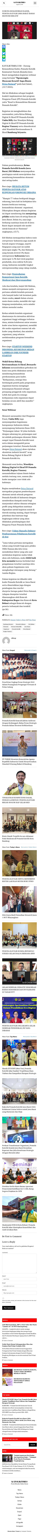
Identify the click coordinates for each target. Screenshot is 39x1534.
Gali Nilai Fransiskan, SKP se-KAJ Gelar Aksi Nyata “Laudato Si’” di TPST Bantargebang (19, 1325)
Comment (5, 1252)
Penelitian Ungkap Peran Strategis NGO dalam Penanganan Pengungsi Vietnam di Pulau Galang (19, 684)
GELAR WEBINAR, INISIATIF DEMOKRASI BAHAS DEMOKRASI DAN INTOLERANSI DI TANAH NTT (19, 989)
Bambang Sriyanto (8, 624)
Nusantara (19, 1508)
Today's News (21, 620)
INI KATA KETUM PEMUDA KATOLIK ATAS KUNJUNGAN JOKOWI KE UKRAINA (19, 189)
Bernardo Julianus (21, 624)
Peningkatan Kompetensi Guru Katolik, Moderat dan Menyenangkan (16, 277)
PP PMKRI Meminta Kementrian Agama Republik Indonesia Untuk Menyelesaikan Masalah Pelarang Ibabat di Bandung (19, 761)
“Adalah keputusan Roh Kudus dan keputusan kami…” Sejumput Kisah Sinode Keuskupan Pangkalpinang (25, 1458)
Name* (4, 1276)
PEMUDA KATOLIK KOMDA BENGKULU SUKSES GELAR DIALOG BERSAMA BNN (18, 952)
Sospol (13, 620)
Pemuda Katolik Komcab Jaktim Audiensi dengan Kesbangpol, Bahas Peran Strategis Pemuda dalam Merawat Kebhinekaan (19, 723)
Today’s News (19, 1497)
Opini (19, 1515)
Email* (4, 1283)
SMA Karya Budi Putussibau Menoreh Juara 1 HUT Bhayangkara (19, 916)
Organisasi (6, 629)
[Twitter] (19, 53)
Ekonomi (5, 626)
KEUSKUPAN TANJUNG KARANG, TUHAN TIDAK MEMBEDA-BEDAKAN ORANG (25, 1371)
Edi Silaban (31, 624)
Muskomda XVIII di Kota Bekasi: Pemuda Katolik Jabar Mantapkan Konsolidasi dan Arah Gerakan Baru (19, 1227)
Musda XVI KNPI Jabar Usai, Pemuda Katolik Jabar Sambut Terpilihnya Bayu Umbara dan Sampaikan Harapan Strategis (19, 1070)
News (19, 1490)
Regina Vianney (7, 631)
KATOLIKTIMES (19, 2)
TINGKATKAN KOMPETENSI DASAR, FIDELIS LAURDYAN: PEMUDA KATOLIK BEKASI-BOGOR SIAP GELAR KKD (18, 800)
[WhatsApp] (19, 50)
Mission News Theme (13, 1531)
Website (4, 1290)
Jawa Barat (27, 626)
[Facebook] (19, 46)
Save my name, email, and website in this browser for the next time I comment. (19, 1301)
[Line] (19, 56)
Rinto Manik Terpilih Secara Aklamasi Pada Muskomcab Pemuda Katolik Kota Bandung (18, 838)
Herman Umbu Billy (16, 626)
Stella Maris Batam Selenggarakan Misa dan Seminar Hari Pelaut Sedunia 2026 (17, 1345)
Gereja (19, 1501)
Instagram (19, 1526)
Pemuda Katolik (16, 629)
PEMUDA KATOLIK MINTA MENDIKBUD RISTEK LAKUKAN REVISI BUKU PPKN (18, 880)
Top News (32, 620)
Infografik (19, 1522)
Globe (20, 1504)
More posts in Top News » (30, 1036)
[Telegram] (19, 59)
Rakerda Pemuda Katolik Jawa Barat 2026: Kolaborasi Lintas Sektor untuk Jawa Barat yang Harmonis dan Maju (19, 1109)
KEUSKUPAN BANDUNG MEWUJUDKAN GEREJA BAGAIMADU (22, 1380)
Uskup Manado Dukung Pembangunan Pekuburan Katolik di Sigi (19, 533)
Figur (19, 1519)
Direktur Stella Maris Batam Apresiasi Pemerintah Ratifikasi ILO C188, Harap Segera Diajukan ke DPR (18, 1188)
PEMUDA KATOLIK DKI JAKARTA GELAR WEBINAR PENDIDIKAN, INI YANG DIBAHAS (18, 1028)
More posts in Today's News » (29, 847)
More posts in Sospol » (30, 650)
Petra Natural (9, 84)
